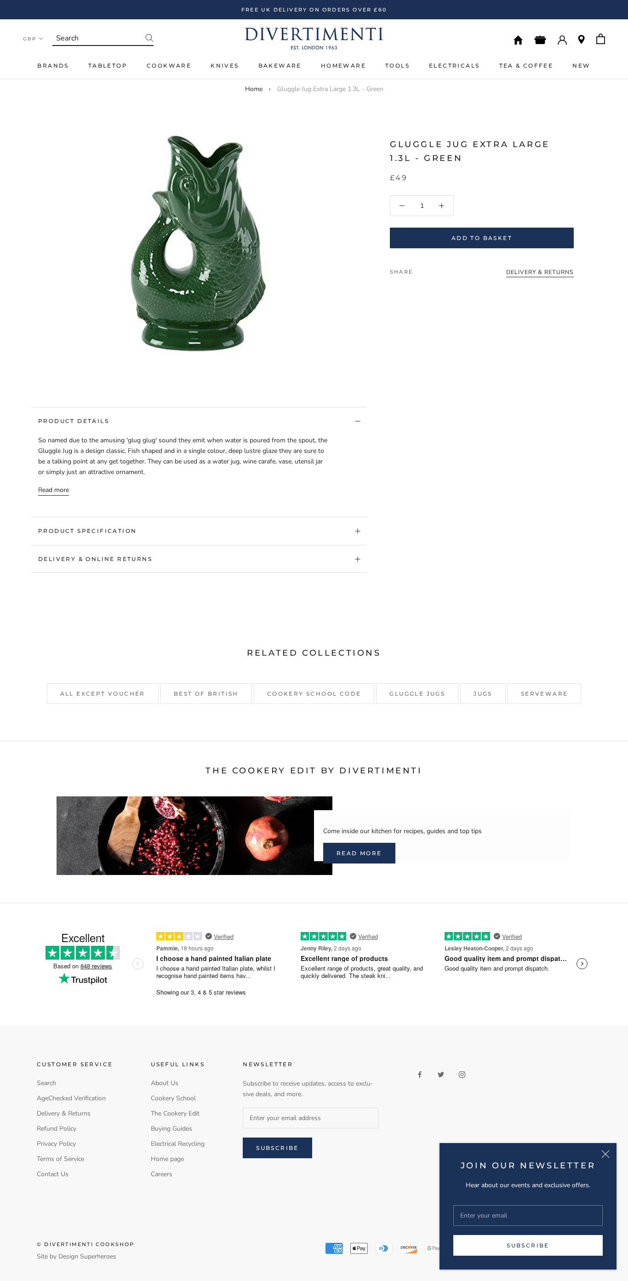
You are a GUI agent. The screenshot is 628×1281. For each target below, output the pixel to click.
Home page (167, 1159)
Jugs (483, 693)
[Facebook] (421, 269)
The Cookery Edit (175, 1113)
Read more (53, 490)
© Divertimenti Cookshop (86, 1244)
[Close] (605, 1154)
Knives (225, 65)
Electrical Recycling (178, 1143)
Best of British (206, 693)
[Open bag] (600, 39)
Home (254, 89)
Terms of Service (60, 1159)
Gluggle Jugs (417, 693)
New (581, 65)
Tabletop (107, 65)
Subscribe (528, 1245)
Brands (53, 65)
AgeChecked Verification (71, 1098)
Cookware (169, 65)
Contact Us (53, 1174)
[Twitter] (433, 269)
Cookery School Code (314, 693)
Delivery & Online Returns (95, 558)
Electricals (454, 65)
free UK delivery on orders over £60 (314, 9)
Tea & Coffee (526, 65)
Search (46, 1083)
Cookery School (173, 1098)
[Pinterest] (445, 269)
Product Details (73, 420)
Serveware (544, 693)
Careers (161, 1174)
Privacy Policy (56, 1143)
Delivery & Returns (64, 1113)
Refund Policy (56, 1128)
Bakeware (280, 65)
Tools (397, 65)
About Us (164, 1083)
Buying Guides (171, 1128)
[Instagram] (462, 1074)
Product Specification (87, 530)
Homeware (343, 65)
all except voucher (102, 693)
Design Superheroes (87, 1256)
